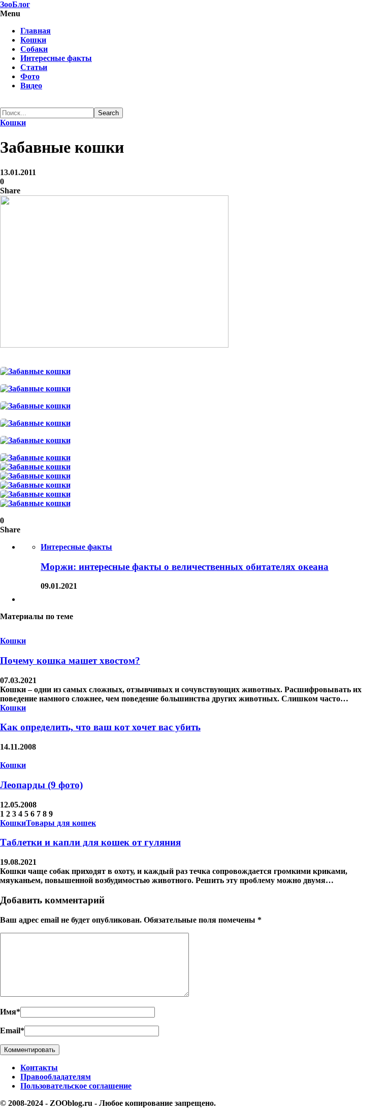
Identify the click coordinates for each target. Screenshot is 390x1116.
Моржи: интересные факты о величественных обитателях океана (185, 566)
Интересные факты (56, 58)
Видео (31, 85)
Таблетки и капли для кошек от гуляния (90, 842)
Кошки (33, 40)
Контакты (39, 1067)
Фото (30, 76)
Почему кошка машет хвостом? (70, 660)
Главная (35, 30)
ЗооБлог (15, 4)
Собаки (34, 49)
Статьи (33, 67)
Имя (10, 1011)
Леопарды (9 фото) (41, 785)
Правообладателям (55, 1076)
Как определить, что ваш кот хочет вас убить (100, 727)
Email (12, 1030)
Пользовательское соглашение (76, 1085)
